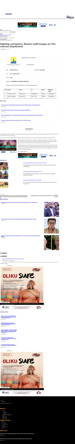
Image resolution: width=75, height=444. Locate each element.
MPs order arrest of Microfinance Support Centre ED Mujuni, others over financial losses (20, 105)
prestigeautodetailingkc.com (7, 258)
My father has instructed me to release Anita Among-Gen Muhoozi (15, 110)
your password (12, 32)
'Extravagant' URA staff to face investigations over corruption (34, 162)
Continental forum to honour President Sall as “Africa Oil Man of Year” (44, 196)
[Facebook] (6, 14)
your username (12, 31)
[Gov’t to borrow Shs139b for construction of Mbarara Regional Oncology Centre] (51, 225)
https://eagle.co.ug (29, 130)
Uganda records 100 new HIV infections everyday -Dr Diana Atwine (16, 120)
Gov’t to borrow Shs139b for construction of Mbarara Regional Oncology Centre (18, 219)
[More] (56, 52)
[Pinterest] (48, 52)
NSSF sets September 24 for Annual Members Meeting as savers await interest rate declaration (22, 115)
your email (12, 37)
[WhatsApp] (52, 52)
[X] (11, 14)
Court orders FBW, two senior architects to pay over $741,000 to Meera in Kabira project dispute (20, 236)
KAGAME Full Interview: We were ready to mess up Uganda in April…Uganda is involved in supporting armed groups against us (14, 196)
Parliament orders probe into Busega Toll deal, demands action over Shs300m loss (19, 202)
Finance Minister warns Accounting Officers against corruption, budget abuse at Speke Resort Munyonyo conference (9, 331)
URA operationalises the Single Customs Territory (32, 171)
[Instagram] (7, 14)
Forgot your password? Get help (5, 34)
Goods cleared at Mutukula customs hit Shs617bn (32, 180)
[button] (52, 20)
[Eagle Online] (70, 17)
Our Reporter (3, 49)
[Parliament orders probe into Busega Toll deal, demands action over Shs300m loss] (51, 209)
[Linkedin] (9, 14)
